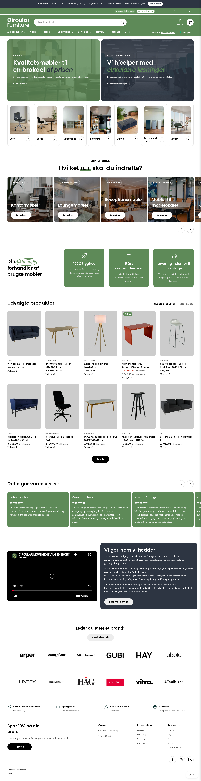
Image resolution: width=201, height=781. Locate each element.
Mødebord (51, 360)
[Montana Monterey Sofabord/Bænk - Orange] (139, 333)
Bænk (125, 360)
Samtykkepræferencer (16, 769)
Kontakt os (114, 710)
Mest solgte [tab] (187, 304)
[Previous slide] (181, 229)
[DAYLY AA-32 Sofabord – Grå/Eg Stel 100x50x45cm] (100, 406)
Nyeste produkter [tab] (164, 304)
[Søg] (122, 22)
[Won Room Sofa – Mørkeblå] (24, 333)
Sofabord (89, 433)
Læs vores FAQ (19, 710)
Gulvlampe (89, 360)
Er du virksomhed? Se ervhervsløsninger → (176, 11)
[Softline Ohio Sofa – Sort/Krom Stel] (177, 406)
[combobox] (80, 22)
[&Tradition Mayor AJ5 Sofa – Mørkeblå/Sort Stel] (24, 406)
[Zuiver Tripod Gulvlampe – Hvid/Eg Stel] (100, 333)
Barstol (164, 360)
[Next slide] (190, 229)
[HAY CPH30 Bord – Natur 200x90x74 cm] (62, 333)
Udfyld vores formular (70, 710)
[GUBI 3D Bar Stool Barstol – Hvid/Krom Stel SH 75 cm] (177, 333)
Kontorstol (52, 433)
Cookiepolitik (13, 773)
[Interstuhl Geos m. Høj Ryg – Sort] (62, 406)
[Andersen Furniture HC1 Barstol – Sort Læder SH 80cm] (139, 406)
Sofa (9, 360)
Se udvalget (155, 4)
